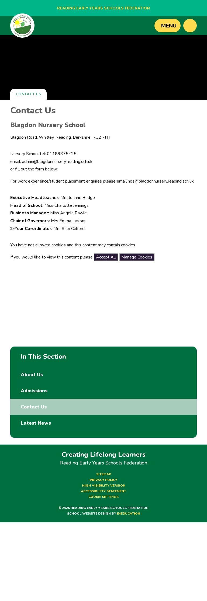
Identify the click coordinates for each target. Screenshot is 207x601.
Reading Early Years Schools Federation (103, 8)
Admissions (34, 390)
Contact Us (28, 94)
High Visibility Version (103, 485)
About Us (32, 374)
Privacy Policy (103, 480)
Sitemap (103, 474)
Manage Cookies (136, 257)
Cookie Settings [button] (103, 497)
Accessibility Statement (103, 491)
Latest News (36, 423)
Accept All (106, 257)
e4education (128, 513)
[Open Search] (190, 25)
